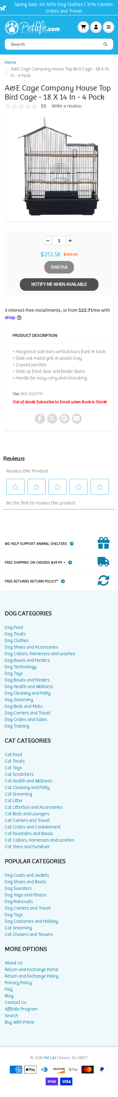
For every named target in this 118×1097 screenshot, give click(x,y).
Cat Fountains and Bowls (29, 833)
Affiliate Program (21, 1009)
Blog (9, 996)
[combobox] (59, 44)
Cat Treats (15, 761)
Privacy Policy (18, 982)
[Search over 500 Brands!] (105, 44)
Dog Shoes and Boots (25, 882)
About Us (14, 963)
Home (10, 62)
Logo (35, 27)
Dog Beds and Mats (23, 706)
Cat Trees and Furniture (27, 846)
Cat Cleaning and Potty (27, 787)
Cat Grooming (18, 794)
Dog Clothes (17, 640)
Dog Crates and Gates (26, 719)
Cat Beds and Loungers (27, 814)
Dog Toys (14, 673)
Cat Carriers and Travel (27, 820)
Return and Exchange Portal (32, 969)
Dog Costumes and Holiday (31, 921)
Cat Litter (14, 800)
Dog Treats (15, 634)
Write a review (66, 106)
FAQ (9, 989)
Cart (83, 27)
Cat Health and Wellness (28, 781)
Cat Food (13, 754)
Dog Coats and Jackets (27, 875)
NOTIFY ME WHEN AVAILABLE (59, 284)
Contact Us (15, 1002)
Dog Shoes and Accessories (31, 647)
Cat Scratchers (19, 774)
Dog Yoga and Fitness (26, 895)
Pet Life (50, 1058)
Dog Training (17, 726)
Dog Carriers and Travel (28, 713)
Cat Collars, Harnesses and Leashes (39, 840)
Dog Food (14, 627)
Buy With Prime (19, 1022)
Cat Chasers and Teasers (29, 934)
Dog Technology (21, 667)
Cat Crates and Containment (33, 827)
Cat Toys (13, 768)
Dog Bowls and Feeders (27, 660)
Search (11, 1015)
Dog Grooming (19, 700)
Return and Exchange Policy (32, 976)
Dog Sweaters (18, 888)
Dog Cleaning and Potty (28, 693)
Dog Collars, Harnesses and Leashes (40, 653)
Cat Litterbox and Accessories (34, 807)
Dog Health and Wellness (29, 686)
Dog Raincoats (19, 901)
